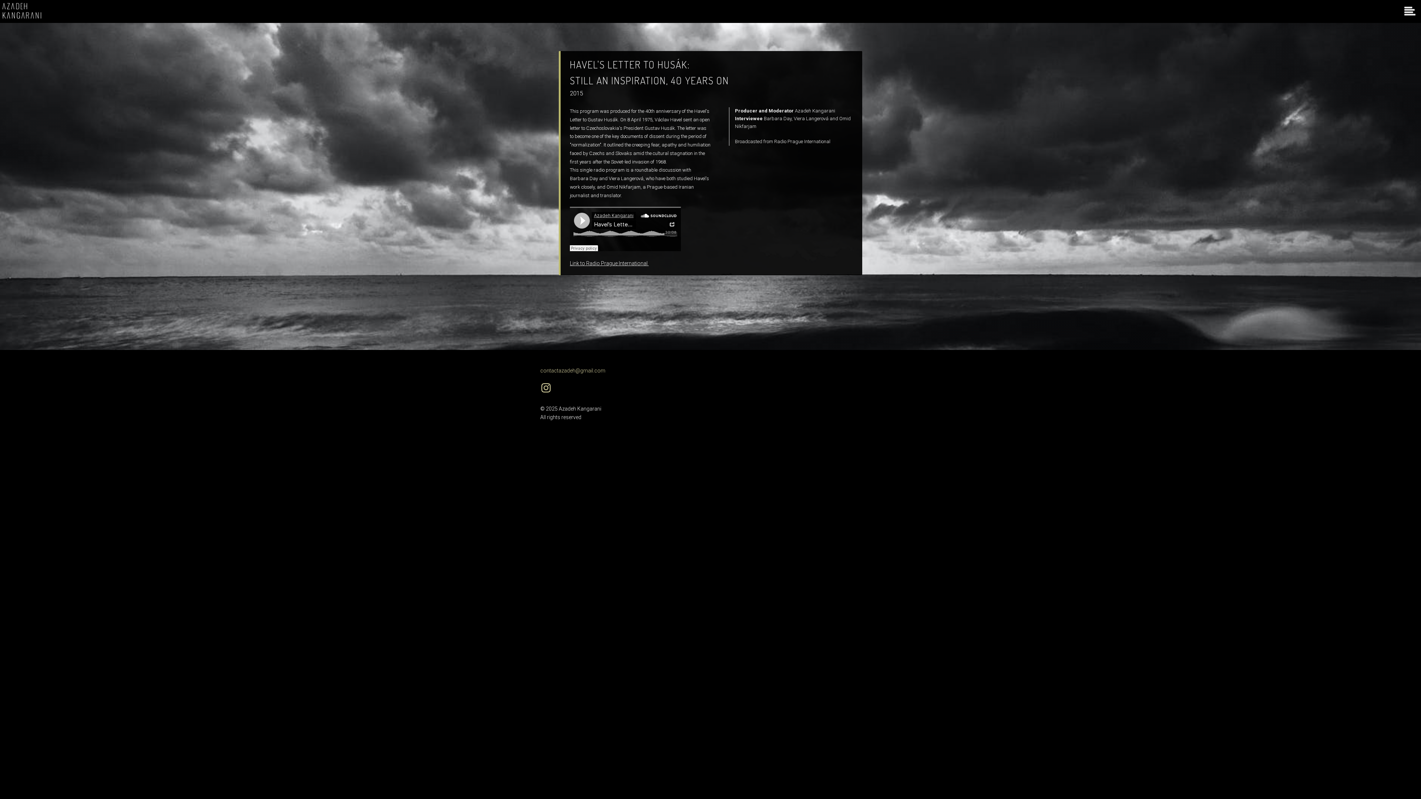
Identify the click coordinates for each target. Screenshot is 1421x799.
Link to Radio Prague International (609, 263)
